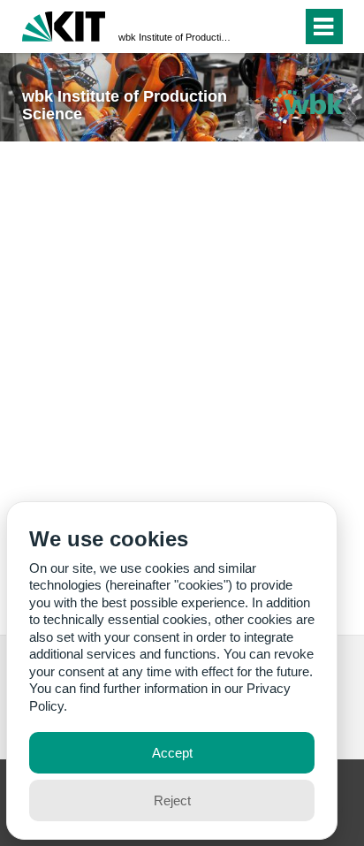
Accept (172, 752)
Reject (172, 800)
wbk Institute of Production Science (176, 37)
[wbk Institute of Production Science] (307, 106)
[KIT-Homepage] (64, 24)
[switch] (256, 26)
